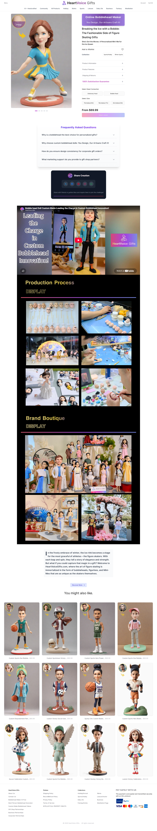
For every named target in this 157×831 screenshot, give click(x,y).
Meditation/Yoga (102, 803)
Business (109, 8)
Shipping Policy (48, 793)
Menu (6, 3)
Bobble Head (114, 93)
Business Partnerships (15, 812)
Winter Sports (119, 54)
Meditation (129, 8)
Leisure (90, 8)
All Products (55, 8)
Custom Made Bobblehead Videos (19, 806)
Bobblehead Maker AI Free (17, 800)
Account (143, 3)
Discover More (77, 585)
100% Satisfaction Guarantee (95, 81)
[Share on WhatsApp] (91, 184)
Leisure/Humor (102, 796)
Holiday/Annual (83, 793)
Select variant (103, 115)
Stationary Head (92, 93)
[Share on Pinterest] (78, 184)
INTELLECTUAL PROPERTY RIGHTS (54, 806)
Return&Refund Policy (50, 796)
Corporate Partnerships (16, 816)
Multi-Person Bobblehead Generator (20, 803)
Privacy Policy (47, 800)
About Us (11, 793)
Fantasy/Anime (83, 803)
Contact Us (12, 796)
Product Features (88, 69)
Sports (82, 8)
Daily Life (99, 8)
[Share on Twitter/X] (65, 184)
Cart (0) (150, 3)
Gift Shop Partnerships (16, 809)
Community (44, 8)
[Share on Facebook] (72, 184)
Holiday (65, 8)
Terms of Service (48, 803)
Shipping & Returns (89, 75)
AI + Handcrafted (30, 8)
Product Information (89, 63)
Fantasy (119, 8)
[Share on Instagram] (85, 184)
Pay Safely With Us (126, 790)
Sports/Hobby (108, 54)
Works (74, 8)
